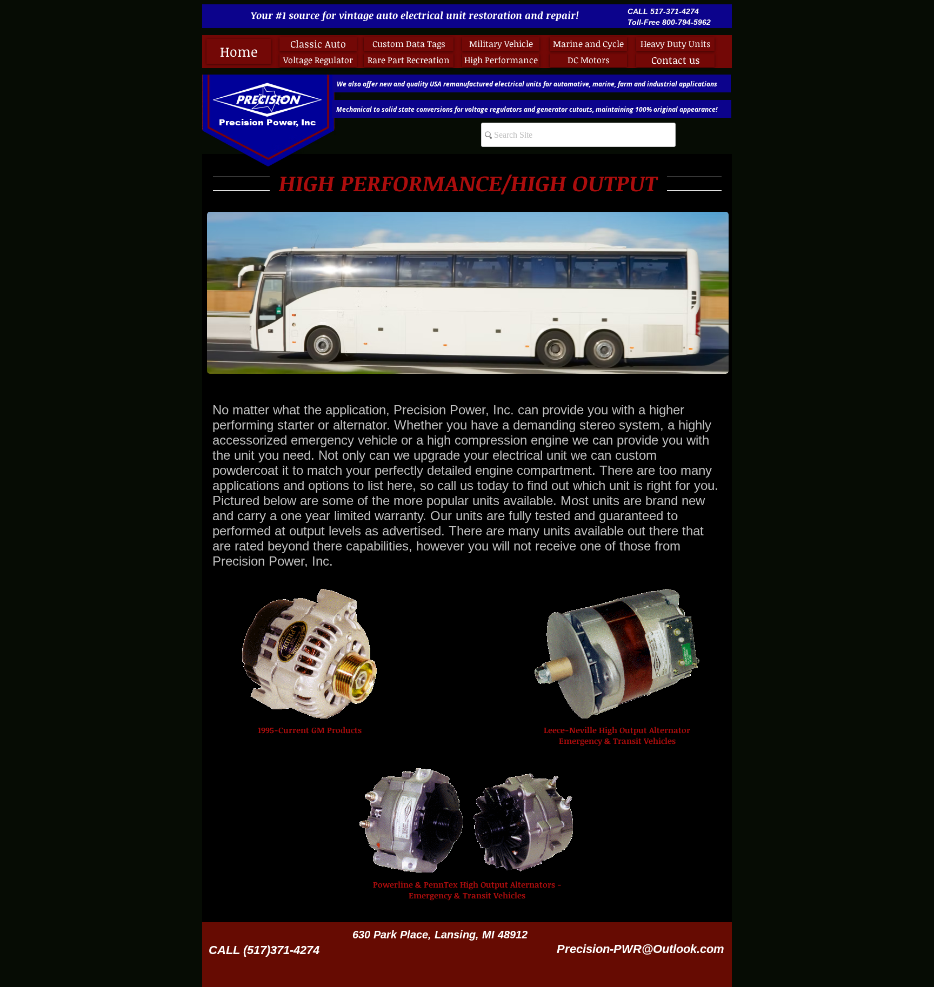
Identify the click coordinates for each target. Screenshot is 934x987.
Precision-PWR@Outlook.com (640, 949)
